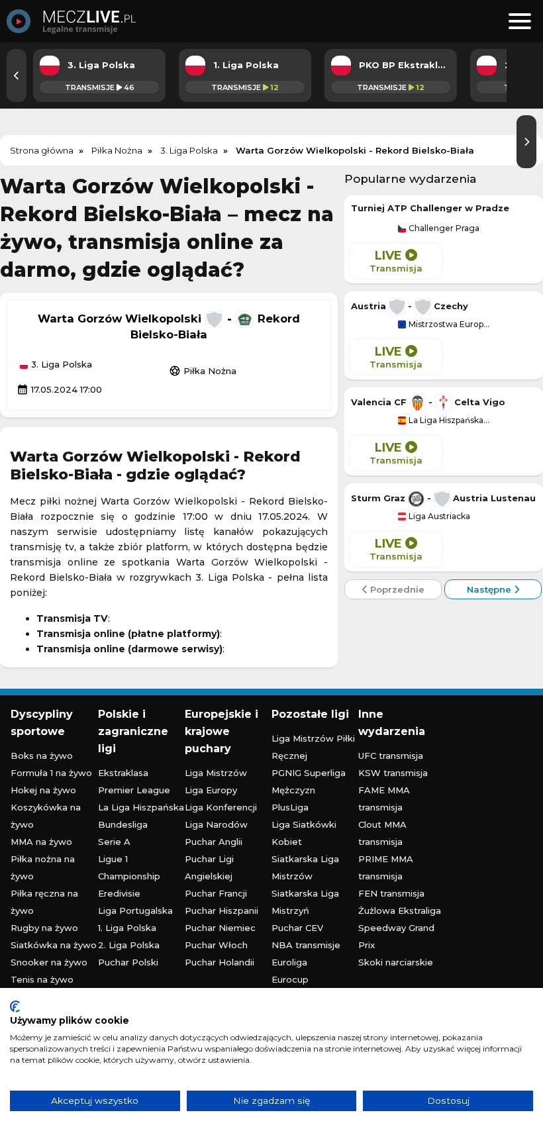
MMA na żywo (41, 841)
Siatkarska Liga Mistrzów (305, 867)
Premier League (134, 790)
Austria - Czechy (409, 306)
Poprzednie (396, 589)
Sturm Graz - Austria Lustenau (443, 498)
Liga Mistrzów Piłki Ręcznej (313, 747)
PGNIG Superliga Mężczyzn (309, 781)
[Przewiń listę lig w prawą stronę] (526, 141)
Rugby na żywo (44, 927)
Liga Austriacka (438, 516)
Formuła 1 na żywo (51, 772)
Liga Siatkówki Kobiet (304, 833)
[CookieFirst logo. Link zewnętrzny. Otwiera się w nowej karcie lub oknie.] (15, 1006)
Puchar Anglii (213, 841)
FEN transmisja (391, 893)
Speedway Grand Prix (396, 936)
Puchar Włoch (216, 945)
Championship (129, 876)
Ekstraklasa (123, 772)
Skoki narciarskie (395, 962)
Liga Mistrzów (216, 772)
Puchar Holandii (219, 962)
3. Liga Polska (60, 364)
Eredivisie (119, 893)
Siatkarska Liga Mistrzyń (305, 902)
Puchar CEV (297, 927)
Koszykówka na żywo (46, 816)
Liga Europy (211, 790)
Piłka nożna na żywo (43, 867)
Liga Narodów (216, 824)
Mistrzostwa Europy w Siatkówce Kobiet (448, 324)
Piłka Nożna (202, 371)
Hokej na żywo (43, 790)
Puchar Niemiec (220, 927)
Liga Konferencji (221, 807)
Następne (490, 589)
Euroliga (289, 962)
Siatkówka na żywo (54, 945)
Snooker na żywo (49, 962)
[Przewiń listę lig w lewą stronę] (16, 75)
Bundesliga (123, 824)
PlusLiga (290, 807)
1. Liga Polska (127, 927)
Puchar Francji (216, 893)
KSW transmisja (393, 772)
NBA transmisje (306, 945)
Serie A (114, 841)
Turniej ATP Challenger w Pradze (430, 208)
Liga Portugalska (135, 910)
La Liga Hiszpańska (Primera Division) (448, 420)
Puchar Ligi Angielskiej (209, 867)
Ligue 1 (113, 859)
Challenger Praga (443, 228)
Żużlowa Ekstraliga (399, 910)
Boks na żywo (42, 755)
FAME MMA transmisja (384, 798)
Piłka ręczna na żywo (44, 902)
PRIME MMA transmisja (385, 867)
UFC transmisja (390, 755)
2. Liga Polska (129, 945)
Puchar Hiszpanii (221, 910)
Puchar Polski (128, 962)
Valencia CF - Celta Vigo (428, 402)
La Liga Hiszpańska (141, 807)
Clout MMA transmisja (382, 833)
